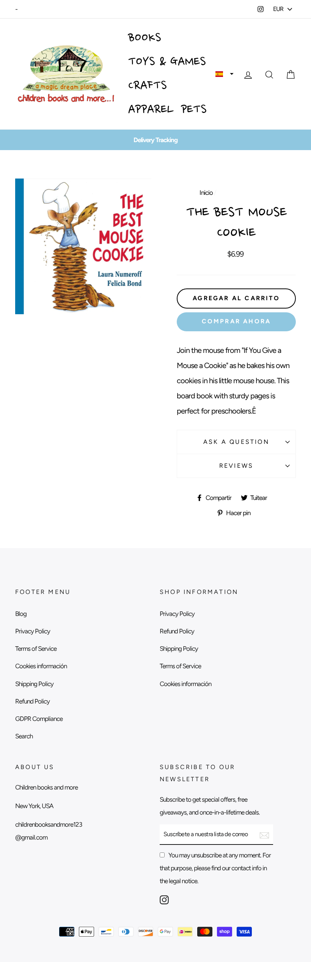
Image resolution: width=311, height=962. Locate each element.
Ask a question (236, 441)
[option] (155, 139)
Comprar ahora (236, 321)
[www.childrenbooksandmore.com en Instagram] (164, 899)
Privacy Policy (32, 631)
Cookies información (41, 666)
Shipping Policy (34, 684)
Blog (21, 613)
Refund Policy (32, 701)
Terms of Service (36, 648)
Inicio (206, 192)
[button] (224, 74)
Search (24, 736)
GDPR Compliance (39, 718)
